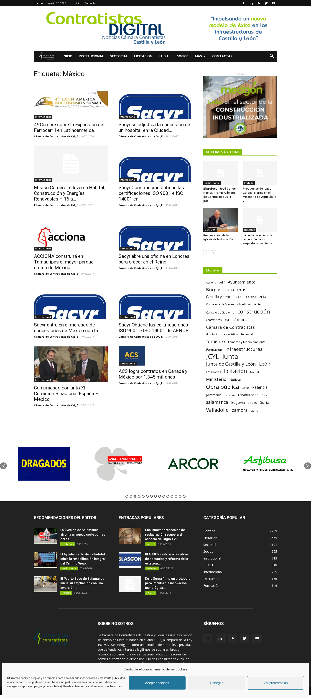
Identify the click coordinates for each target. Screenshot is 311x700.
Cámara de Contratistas (230, 327)
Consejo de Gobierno (220, 312)
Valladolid (217, 409)
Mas (198, 56)
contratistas (214, 320)
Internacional (43, 116)
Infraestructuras (244, 349)
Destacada (68, 544)
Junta (230, 356)
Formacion (214, 349)
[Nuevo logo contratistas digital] (155, 28)
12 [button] (172, 496)
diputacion (213, 334)
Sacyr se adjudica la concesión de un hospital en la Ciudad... (154, 127)
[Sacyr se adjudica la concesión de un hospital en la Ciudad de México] (155, 101)
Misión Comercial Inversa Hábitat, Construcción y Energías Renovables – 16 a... (69, 193)
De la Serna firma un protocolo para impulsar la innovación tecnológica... (168, 583)
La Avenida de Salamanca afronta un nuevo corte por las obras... (82, 534)
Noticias (235, 379)
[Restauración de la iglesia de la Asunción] (220, 220)
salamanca (217, 402)
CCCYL (239, 297)
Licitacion (143, 56)
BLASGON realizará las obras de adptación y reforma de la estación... (167, 558)
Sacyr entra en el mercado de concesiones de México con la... (67, 327)
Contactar (222, 56)
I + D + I (165, 56)
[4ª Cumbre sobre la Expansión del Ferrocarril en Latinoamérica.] (71, 101)
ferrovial (247, 334)
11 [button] (167, 496)
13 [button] (176, 496)
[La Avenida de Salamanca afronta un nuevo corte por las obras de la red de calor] (45, 536)
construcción (253, 311)
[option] (44, 463)
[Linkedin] (251, 3)
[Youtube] (273, 3)
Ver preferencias (275, 683)
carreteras (235, 289)
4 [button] (139, 496)
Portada (248, 183)
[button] (271, 56)
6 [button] (147, 496)
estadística (231, 334)
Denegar (216, 683)
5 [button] (143, 496)
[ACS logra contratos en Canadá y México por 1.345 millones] (155, 356)
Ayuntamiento (241, 282)
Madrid (254, 372)
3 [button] (135, 496)
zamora (240, 410)
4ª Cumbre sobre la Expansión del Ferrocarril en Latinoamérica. (69, 127)
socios (252, 403)
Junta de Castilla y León (231, 363)
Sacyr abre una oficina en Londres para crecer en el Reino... (154, 259)
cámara (240, 319)
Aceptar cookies (157, 683)
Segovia (238, 402)
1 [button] (126, 496)
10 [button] (163, 496)
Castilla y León (218, 296)
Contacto (90, 3)
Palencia (260, 387)
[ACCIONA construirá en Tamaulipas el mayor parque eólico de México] (71, 232)
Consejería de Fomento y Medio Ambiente (233, 304)
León (264, 363)
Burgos (214, 289)
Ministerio (216, 379)
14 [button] (180, 496)
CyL (227, 320)
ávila (254, 410)
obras (245, 387)
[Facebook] (243, 3)
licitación (235, 371)
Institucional (91, 56)
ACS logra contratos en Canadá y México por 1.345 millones (153, 374)
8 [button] (155, 496)
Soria (264, 402)
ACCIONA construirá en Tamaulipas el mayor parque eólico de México (64, 261)
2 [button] (131, 496)
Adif (222, 282)
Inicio (77, 3)
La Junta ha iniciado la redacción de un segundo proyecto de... (259, 239)
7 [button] (151, 496)
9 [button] (159, 496)
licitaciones (213, 372)
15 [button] (184, 496)
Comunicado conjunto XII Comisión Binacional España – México (66, 393)
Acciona (211, 282)
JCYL (212, 356)
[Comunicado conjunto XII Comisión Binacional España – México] (71, 364)
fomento (215, 341)
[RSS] (258, 3)
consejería (256, 296)
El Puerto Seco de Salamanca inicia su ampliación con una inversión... (82, 583)
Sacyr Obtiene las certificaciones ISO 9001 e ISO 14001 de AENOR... (155, 327)
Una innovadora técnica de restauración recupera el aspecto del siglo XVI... (165, 534)
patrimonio (214, 395)
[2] (240, 107)
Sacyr (265, 395)
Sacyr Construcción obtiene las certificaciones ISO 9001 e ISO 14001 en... (151, 193)
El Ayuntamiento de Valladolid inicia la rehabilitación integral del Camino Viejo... (83, 558)
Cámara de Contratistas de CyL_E (56, 136)
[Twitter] (266, 3)
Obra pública (222, 386)
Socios (183, 56)
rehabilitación (248, 394)
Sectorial (119, 56)
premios (230, 395)
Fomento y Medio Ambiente (247, 342)
